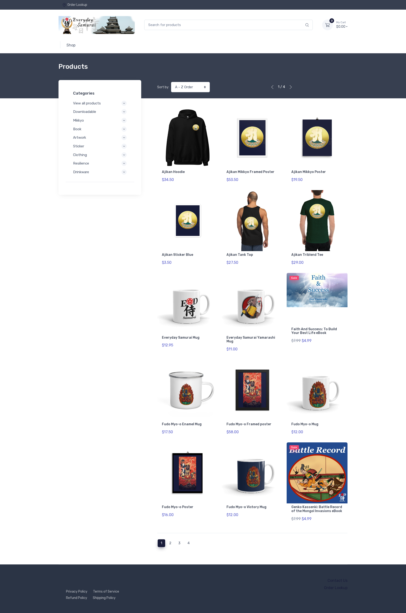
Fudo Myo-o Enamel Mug (182, 424)
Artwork (79, 137)
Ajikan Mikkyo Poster (308, 172)
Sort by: (163, 87)
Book (77, 129)
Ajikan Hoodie (173, 172)
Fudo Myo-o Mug (304, 424)
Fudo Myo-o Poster (177, 507)
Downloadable (84, 112)
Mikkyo (78, 120)
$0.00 (341, 25)
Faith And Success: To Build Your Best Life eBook (314, 331)
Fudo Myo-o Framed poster (248, 424)
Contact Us (337, 580)
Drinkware (81, 172)
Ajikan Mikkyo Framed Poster (250, 172)
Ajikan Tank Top (239, 255)
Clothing (80, 155)
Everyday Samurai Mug (180, 338)
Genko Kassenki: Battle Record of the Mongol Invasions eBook (316, 509)
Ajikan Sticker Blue (177, 255)
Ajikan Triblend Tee (307, 255)
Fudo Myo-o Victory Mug (246, 507)
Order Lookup (77, 5)
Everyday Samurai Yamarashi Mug (250, 340)
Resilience (81, 163)
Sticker (78, 146)
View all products (87, 103)
